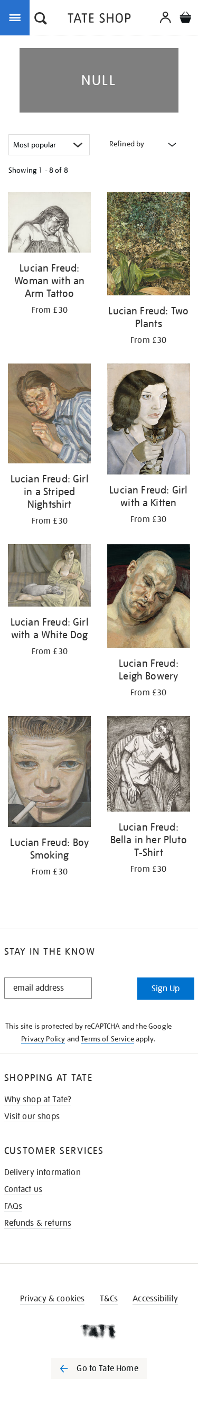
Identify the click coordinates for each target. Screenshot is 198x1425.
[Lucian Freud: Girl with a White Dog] (49, 577)
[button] (41, 19)
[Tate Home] (99, 1331)
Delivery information (42, 1172)
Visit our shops (32, 1116)
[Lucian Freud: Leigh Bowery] (149, 597)
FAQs (13, 1206)
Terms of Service (107, 1039)
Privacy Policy (43, 1039)
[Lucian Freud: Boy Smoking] (49, 773)
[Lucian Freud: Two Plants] (149, 245)
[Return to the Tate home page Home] (99, 19)
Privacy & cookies (52, 1298)
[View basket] (185, 18)
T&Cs (109, 1298)
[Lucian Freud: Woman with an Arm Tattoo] (49, 224)
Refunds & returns (38, 1223)
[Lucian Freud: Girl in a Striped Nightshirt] (49, 415)
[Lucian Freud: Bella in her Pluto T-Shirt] (149, 765)
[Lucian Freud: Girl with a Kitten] (149, 421)
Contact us (23, 1189)
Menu (17, 17)
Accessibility (155, 1298)
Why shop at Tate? (38, 1099)
